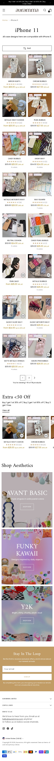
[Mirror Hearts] (14, 66)
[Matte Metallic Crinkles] (14, 346)
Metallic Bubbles (40, 281)
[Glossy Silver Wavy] (14, 307)
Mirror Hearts (14, 81)
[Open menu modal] (3, 10)
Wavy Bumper (39, 200)
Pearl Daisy (14, 281)
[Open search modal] (44, 10)
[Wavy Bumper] (40, 184)
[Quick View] (23, 75)
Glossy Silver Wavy (14, 322)
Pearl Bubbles (39, 120)
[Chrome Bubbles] (40, 66)
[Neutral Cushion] (14, 225)
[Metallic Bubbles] (40, 266)
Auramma (19, 742)
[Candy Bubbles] (14, 144)
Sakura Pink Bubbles (39, 361)
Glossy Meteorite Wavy (40, 322)
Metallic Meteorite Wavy (14, 200)
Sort (29, 48)
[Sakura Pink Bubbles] (40, 346)
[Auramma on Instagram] (4, 729)
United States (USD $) (13, 738)
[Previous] (4, 2)
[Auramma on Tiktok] (12, 729)
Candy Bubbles (14, 159)
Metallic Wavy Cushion (14, 120)
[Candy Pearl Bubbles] (40, 225)
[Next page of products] (34, 377)
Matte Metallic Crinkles (14, 361)
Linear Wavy (40, 159)
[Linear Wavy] (40, 144)
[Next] (50, 2)
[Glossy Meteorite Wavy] (40, 307)
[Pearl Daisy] (14, 266)
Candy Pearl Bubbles (39, 240)
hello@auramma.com (12, 719)
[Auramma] (27, 10)
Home (5, 20)
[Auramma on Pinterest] (8, 729)
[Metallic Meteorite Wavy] (14, 184)
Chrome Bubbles (40, 81)
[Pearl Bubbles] (40, 105)
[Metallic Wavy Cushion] (14, 105)
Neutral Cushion (14, 240)
